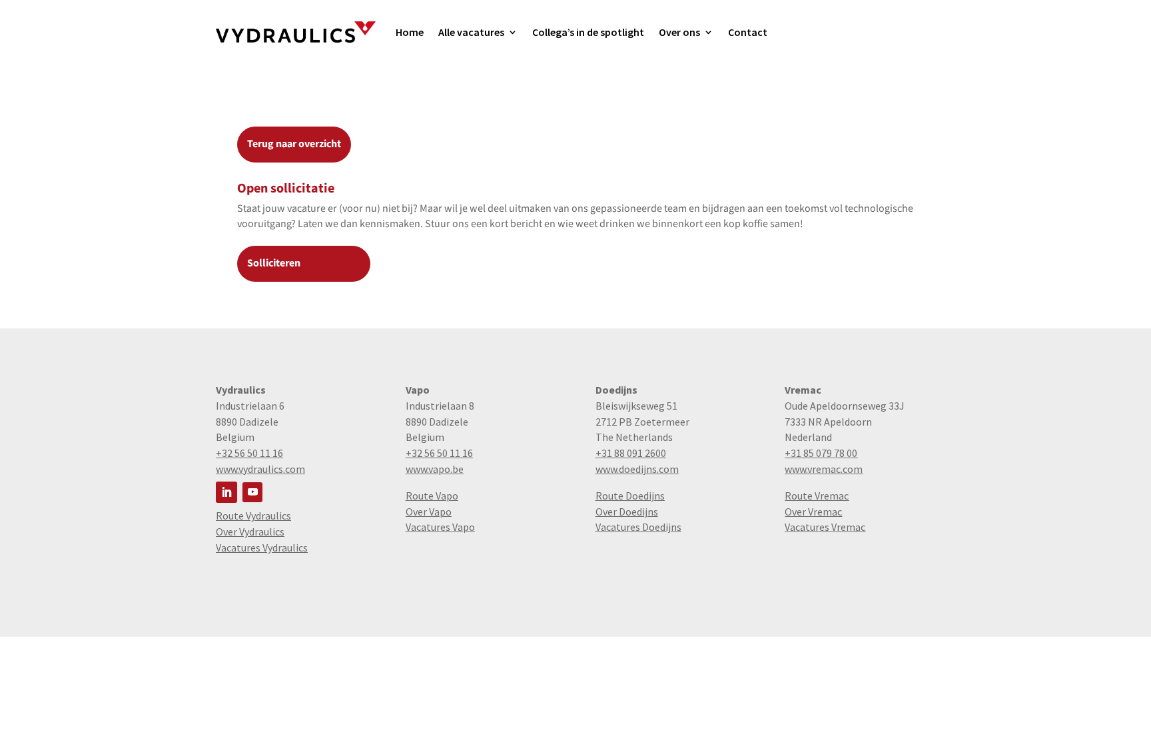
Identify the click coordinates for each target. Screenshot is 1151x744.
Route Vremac (817, 495)
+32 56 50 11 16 (249, 453)
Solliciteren (273, 263)
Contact (747, 32)
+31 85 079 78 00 (821, 453)
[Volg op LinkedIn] (226, 492)
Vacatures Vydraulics (262, 547)
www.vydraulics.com (260, 469)
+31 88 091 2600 (630, 453)
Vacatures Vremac (825, 527)
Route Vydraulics (253, 515)
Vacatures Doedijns (638, 527)
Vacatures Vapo (440, 527)
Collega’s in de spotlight (588, 32)
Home (410, 32)
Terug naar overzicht (294, 144)
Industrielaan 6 (250, 405)
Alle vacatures (471, 32)
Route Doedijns (630, 495)
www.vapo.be (435, 469)
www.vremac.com (824, 469)
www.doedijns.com (637, 469)
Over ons (679, 32)
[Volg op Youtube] (252, 492)
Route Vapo (432, 495)
